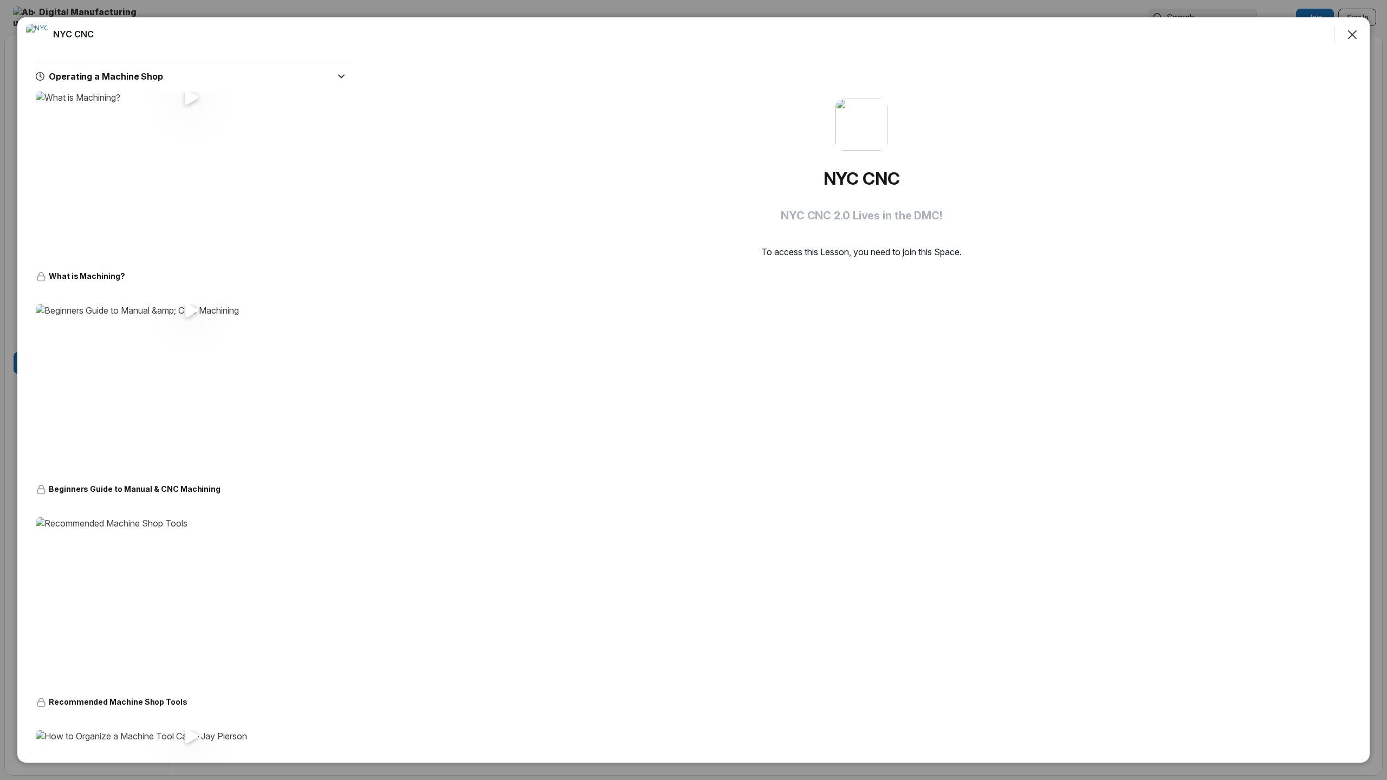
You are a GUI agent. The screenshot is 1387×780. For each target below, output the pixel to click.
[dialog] (693, 390)
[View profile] (37, 35)
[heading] (73, 34)
